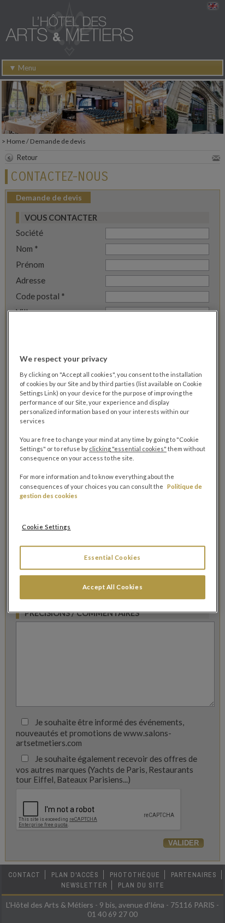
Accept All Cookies (112, 586)
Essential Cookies (112, 557)
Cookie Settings (46, 526)
